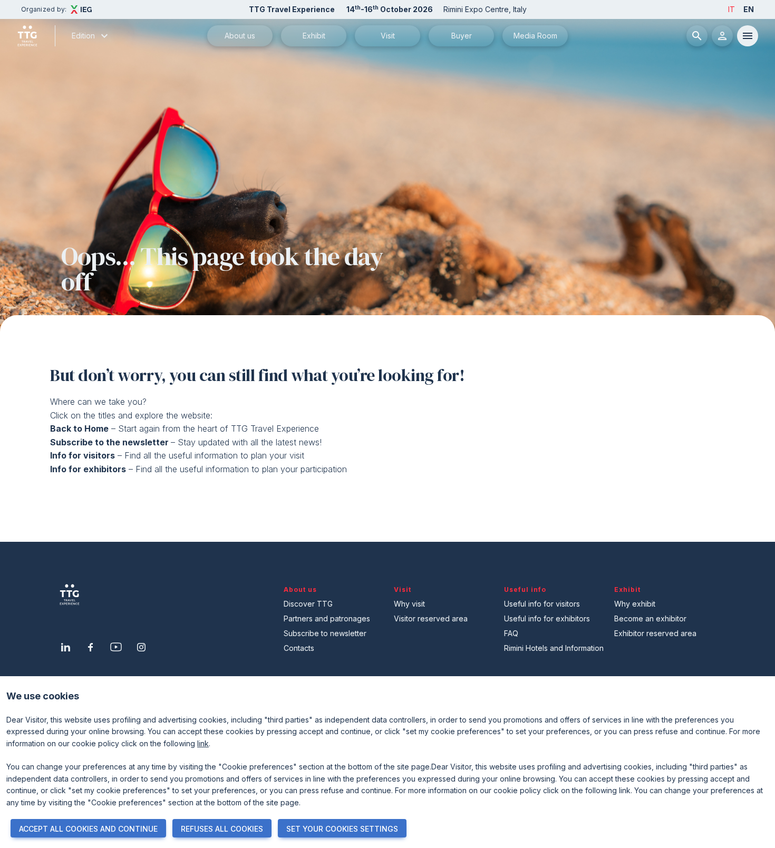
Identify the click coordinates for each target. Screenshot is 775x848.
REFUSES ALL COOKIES (222, 828)
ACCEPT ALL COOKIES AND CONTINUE (88, 828)
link (203, 743)
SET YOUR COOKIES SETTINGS (342, 828)
